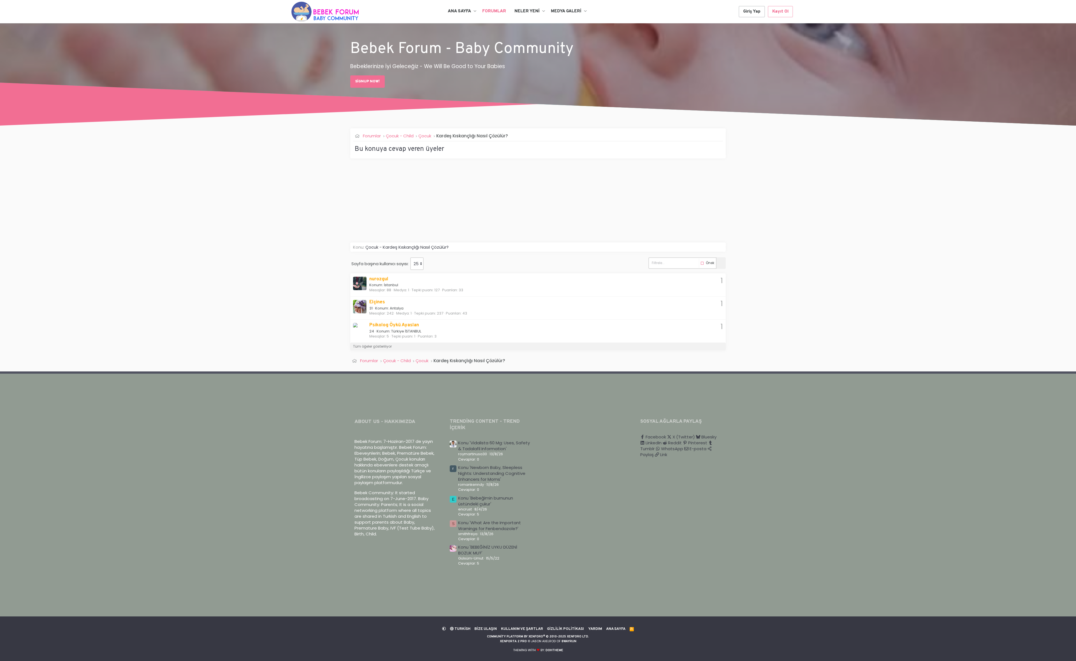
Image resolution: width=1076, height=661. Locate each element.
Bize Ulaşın (485, 629)
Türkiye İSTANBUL (406, 331)
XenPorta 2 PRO (513, 641)
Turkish (462, 629)
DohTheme (554, 650)
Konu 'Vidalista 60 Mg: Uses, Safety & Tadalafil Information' (494, 446)
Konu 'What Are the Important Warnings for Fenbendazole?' (489, 525)
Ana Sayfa (459, 11)
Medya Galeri (566, 11)
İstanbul (391, 285)
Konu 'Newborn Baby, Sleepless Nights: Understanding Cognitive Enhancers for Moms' (491, 473)
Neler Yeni (527, 11)
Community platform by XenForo (538, 637)
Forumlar (494, 11)
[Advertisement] (518, 203)
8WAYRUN (569, 641)
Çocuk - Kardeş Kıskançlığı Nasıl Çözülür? (407, 247)
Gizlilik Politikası (565, 629)
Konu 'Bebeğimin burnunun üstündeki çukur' (485, 501)
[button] (475, 11)
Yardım (595, 629)
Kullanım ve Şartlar (522, 629)
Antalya (397, 308)
